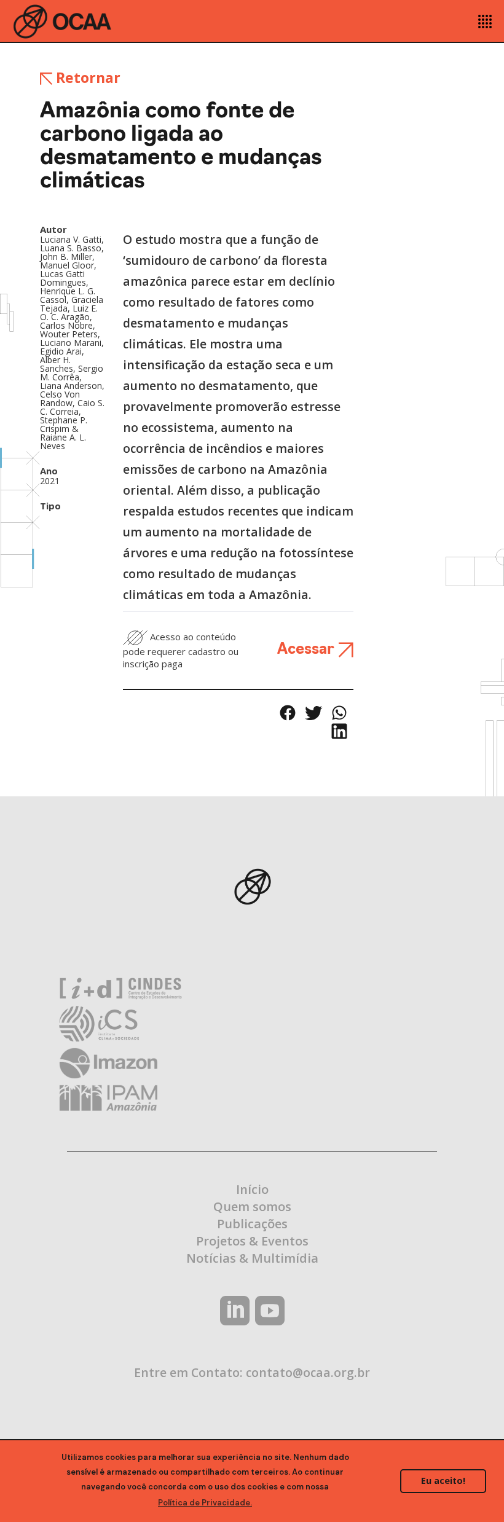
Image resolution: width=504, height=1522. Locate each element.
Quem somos (252, 1206)
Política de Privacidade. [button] (205, 1502)
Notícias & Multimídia (252, 1258)
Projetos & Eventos (252, 1241)
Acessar (307, 650)
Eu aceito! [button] (443, 1480)
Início (252, 1189)
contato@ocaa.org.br (308, 1372)
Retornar (86, 77)
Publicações (252, 1223)
